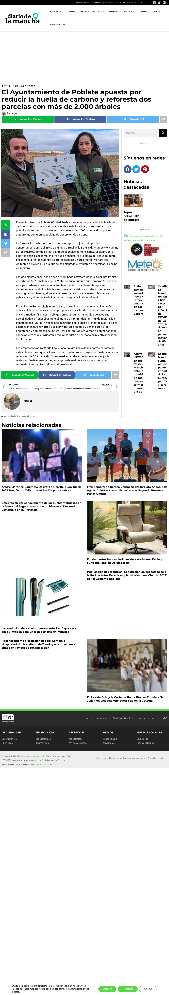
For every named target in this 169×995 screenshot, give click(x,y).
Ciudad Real (143, 739)
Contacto (143, 2)
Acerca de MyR (159, 718)
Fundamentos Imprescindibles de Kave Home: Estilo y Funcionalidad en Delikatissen (124, 561)
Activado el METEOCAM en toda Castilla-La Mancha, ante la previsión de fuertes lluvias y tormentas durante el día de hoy (142, 372)
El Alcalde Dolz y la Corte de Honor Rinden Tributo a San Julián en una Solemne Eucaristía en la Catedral (126, 699)
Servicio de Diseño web (124, 718)
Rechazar (128, 988)
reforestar (31, 416)
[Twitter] (159, 2)
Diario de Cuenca (145, 743)
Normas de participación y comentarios (127, 758)
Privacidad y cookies (157, 758)
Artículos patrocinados (98, 718)
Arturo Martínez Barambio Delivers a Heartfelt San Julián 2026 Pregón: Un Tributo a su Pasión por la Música (41, 488)
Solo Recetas (76, 739)
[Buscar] (163, 133)
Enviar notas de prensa (102, 2)
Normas (132, 2)
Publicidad (120, 2)
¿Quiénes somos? (81, 2)
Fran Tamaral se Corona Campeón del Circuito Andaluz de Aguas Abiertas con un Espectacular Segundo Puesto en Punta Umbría (127, 490)
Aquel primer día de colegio (132, 216)
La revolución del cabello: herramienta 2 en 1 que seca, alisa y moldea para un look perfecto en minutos (39, 630)
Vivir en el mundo (78, 743)
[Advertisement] (84, 56)
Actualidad (10, 86)
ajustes (15, 991)
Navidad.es (109, 743)
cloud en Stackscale (43, 764)
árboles (7, 416)
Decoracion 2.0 (9, 739)
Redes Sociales (43, 739)
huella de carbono (18, 416)
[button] (63, 24)
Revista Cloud (42, 743)
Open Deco (7, 743)
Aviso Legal (101, 758)
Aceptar (107, 988)
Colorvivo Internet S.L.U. (33, 756)
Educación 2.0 (110, 739)
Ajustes (148, 988)
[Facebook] (154, 2)
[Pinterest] (164, 2)
